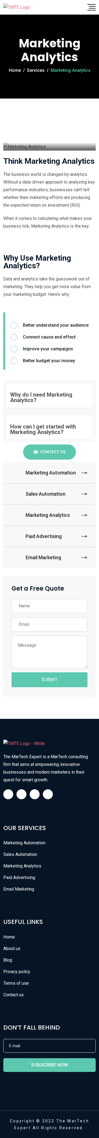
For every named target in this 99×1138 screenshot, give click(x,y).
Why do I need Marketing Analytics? (41, 397)
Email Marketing (18, 889)
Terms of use (16, 983)
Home (9, 937)
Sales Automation (20, 854)
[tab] (49, 395)
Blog (7, 960)
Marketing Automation (24, 842)
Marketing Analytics (22, 866)
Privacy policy (16, 971)
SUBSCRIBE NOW (49, 1065)
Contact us (13, 994)
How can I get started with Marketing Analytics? (43, 429)
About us (11, 948)
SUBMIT (49, 679)
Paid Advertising (19, 877)
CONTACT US (52, 451)
